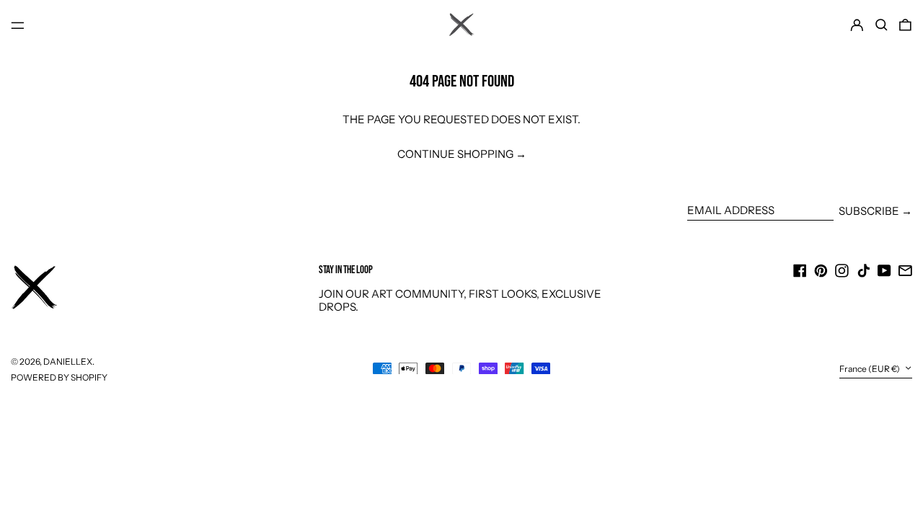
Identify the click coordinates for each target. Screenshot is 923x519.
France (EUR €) (870, 368)
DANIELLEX (67, 361)
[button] (881, 25)
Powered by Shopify (59, 377)
